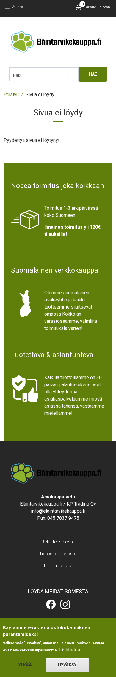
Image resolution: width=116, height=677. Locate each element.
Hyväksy (67, 664)
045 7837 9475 (63, 518)
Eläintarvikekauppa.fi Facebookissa (51, 604)
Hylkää (23, 664)
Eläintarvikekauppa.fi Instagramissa (65, 604)
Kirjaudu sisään (97, 7)
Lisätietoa (69, 650)
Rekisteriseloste (58, 542)
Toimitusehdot (58, 565)
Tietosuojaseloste (58, 554)
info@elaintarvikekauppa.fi (58, 511)
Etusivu (11, 94)
